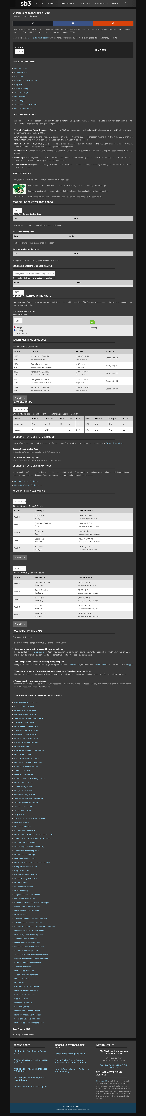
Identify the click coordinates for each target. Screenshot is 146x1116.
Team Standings (21, 92)
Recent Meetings (21, 88)
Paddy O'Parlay (21, 72)
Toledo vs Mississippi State (26, 975)
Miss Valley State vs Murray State (28, 935)
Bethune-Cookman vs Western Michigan (31, 902)
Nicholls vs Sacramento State (27, 1011)
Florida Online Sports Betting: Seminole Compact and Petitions (70, 1061)
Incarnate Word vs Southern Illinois (29, 931)
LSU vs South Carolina (24, 706)
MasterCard (75, 664)
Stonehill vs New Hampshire (26, 850)
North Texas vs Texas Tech (26, 726)
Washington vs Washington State (28, 718)
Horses (84, 3)
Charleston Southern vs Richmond (29, 750)
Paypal (130, 664)
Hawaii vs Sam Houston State (27, 942)
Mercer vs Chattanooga (24, 854)
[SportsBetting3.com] (26, 3)
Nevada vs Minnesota (23, 774)
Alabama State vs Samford (26, 938)
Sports (50, 3)
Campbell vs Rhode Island (25, 866)
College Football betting (38, 38)
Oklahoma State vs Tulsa (25, 710)
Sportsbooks (67, 3)
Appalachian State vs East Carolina (29, 818)
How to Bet (100, 3)
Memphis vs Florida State (25, 714)
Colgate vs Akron (21, 870)
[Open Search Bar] (125, 3)
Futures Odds (20, 96)
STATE (19, 47)
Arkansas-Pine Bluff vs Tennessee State (31, 918)
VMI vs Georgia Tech (23, 786)
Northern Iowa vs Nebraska (26, 991)
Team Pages (19, 100)
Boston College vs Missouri (26, 742)
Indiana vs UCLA (21, 979)
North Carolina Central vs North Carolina (32, 862)
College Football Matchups (24, 1035)
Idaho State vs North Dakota (26, 758)
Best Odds (18, 76)
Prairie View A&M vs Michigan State (29, 778)
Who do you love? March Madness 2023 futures (30, 1070)
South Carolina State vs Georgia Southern (32, 838)
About (115, 3)
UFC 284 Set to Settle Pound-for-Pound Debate (30, 1078)
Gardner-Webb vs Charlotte (26, 874)
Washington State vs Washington (28, 798)
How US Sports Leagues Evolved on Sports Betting (72, 1070)
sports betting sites (38, 652)
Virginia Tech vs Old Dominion (27, 894)
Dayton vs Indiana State (24, 858)
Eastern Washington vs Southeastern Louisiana (34, 926)
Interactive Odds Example (25, 80)
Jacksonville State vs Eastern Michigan (31, 955)
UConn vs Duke (21, 882)
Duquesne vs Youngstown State (28, 762)
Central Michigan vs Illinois (25, 702)
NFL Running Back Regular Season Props (30, 1052)
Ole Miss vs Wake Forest (24, 898)
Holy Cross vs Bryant (23, 754)
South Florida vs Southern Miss (27, 963)
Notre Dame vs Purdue (24, 782)
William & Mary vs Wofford (25, 878)
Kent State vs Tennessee (24, 995)
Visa (61, 664)
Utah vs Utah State (22, 826)
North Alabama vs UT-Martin (26, 910)
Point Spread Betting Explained (70, 1053)
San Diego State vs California (27, 1019)
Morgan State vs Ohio (23, 790)
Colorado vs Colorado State (26, 987)
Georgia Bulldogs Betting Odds (27, 481)
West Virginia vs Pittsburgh (26, 802)
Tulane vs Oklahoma (23, 806)
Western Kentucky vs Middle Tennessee (31, 959)
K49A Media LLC (101, 1081)
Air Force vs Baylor (22, 966)
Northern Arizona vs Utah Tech (27, 1015)
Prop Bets (18, 84)
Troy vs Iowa (19, 814)
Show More (20, 398)
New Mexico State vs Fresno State (29, 1023)
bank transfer (102, 664)
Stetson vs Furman (22, 770)
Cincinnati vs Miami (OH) (25, 734)
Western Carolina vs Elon (25, 842)
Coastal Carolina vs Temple (26, 766)
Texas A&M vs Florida (23, 810)
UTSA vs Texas (20, 914)
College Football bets (115, 443)
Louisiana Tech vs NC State (26, 738)
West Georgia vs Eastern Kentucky (29, 846)
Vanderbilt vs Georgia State (26, 951)
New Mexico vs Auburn (24, 971)
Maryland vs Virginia (23, 1003)
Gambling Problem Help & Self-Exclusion (114, 1066)
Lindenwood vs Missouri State (27, 907)
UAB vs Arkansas (21, 822)
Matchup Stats (20, 68)
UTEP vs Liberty (21, 890)
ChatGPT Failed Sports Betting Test (31, 1086)
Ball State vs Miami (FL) (24, 830)
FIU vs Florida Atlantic (23, 886)
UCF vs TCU (19, 983)
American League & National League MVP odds (31, 1061)
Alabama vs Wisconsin (24, 722)
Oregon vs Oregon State (24, 794)
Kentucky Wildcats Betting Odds (28, 485)
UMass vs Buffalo (21, 746)
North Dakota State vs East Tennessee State (33, 834)
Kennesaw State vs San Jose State (29, 946)
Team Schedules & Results (25, 104)
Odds (37, 3)
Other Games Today (23, 108)
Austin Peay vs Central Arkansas (28, 922)
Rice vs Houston (21, 999)
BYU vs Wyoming (21, 1007)
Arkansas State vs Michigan (26, 730)
